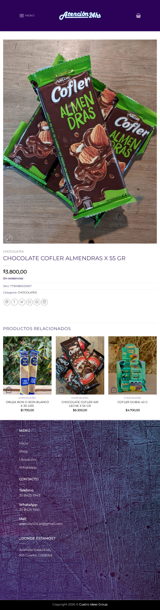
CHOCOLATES (13, 251)
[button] (27, 15)
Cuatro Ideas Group (93, 604)
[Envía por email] (29, 302)
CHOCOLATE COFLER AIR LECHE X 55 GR (79, 404)
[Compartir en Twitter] (22, 302)
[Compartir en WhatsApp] (7, 302)
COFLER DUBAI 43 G (133, 402)
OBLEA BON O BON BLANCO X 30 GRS (27, 404)
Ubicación (27, 460)
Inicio (23, 443)
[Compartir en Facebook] (14, 302)
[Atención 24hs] (80, 15)
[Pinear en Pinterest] (37, 302)
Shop (23, 451)
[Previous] (3, 377)
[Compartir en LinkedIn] (44, 302)
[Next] (157, 377)
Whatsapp (28, 467)
